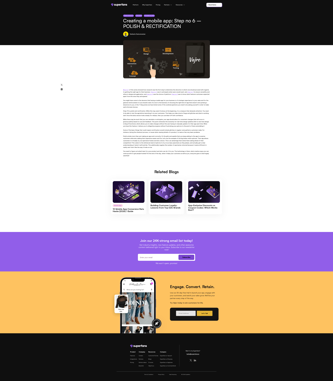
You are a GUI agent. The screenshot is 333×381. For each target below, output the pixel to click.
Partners (141, 359)
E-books (150, 362)
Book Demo (212, 5)
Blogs (149, 359)
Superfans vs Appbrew (166, 362)
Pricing (158, 5)
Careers (141, 355)
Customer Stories (153, 355)
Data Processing (172, 374)
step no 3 (190, 92)
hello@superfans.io (193, 354)
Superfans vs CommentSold (168, 366)
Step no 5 (175, 94)
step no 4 (150, 94)
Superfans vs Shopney (166, 359)
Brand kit (141, 366)
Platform (135, 5)
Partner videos (143, 362)
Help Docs (151, 366)
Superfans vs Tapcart (166, 355)
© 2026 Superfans (185, 374)
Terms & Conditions (148, 374)
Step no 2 (154, 92)
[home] (119, 4)
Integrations (133, 359)
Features (132, 355)
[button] (168, 5)
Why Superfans (147, 5)
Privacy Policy (161, 374)
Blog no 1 (126, 90)
